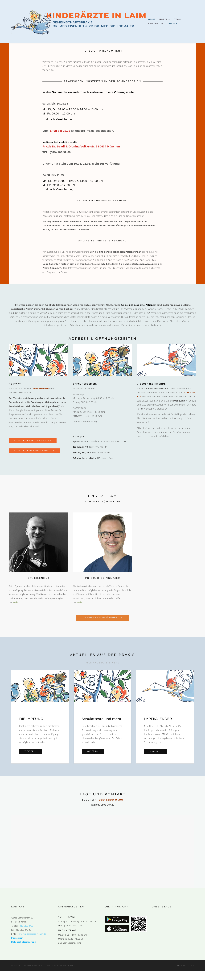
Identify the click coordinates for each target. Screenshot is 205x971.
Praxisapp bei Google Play (32, 441)
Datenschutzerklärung (23, 942)
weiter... (33, 751)
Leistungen (156, 23)
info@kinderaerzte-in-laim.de (32, 934)
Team (177, 19)
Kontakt (173, 23)
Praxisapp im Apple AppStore (34, 451)
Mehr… (81, 602)
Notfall (164, 19)
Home (152, 19)
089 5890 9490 (41, 388)
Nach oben (183, 965)
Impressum (17, 938)
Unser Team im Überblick (102, 617)
